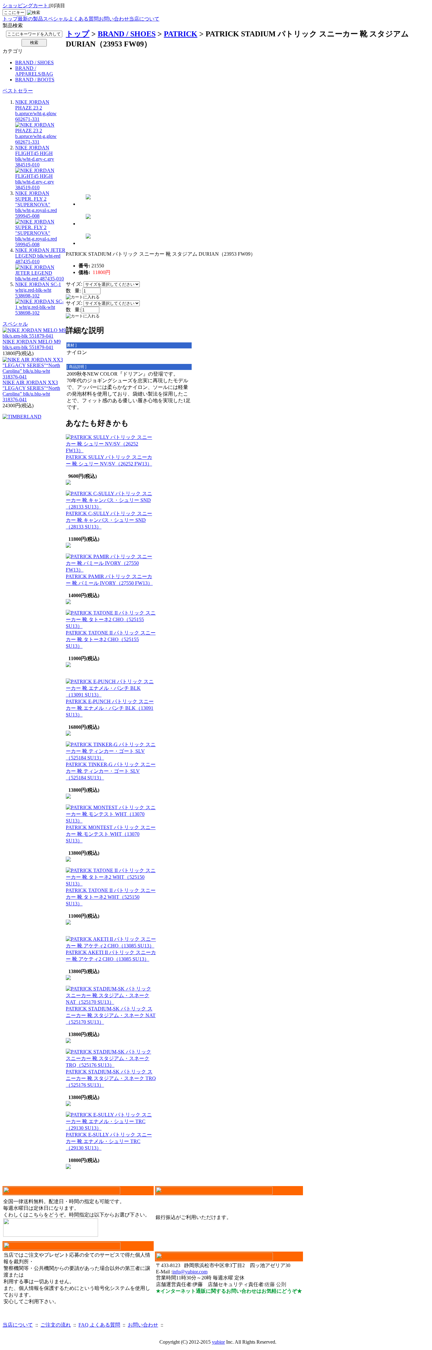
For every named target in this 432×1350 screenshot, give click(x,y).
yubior (218, 1342)
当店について (144, 19)
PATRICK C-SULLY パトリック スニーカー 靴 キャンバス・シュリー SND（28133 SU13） (109, 520)
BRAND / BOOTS (34, 79)
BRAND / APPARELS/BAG (34, 71)
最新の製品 (30, 19)
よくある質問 (83, 19)
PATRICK (180, 34)
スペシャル (55, 19)
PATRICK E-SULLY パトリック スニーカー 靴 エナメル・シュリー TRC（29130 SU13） (109, 1141)
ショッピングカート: (26, 5)
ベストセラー (18, 90)
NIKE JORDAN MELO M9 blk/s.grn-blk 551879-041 (32, 344)
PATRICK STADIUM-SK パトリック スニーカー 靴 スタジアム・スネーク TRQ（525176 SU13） (111, 1078)
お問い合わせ (114, 19)
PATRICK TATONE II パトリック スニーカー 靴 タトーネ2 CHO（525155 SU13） (111, 639)
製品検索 (13, 25)
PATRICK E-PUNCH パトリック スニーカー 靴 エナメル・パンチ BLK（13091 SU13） (110, 708)
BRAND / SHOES (34, 62)
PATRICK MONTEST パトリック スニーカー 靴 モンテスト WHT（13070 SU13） (111, 834)
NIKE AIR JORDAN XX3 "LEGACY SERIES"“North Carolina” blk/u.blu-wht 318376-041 (31, 391)
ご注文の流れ (55, 1325)
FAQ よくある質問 (99, 1325)
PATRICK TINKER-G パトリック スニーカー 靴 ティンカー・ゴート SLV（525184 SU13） (111, 771)
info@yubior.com (189, 1271)
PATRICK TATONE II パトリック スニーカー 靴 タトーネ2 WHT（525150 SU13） (111, 897)
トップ (10, 19)
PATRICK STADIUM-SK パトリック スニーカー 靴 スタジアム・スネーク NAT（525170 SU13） (111, 1015)
